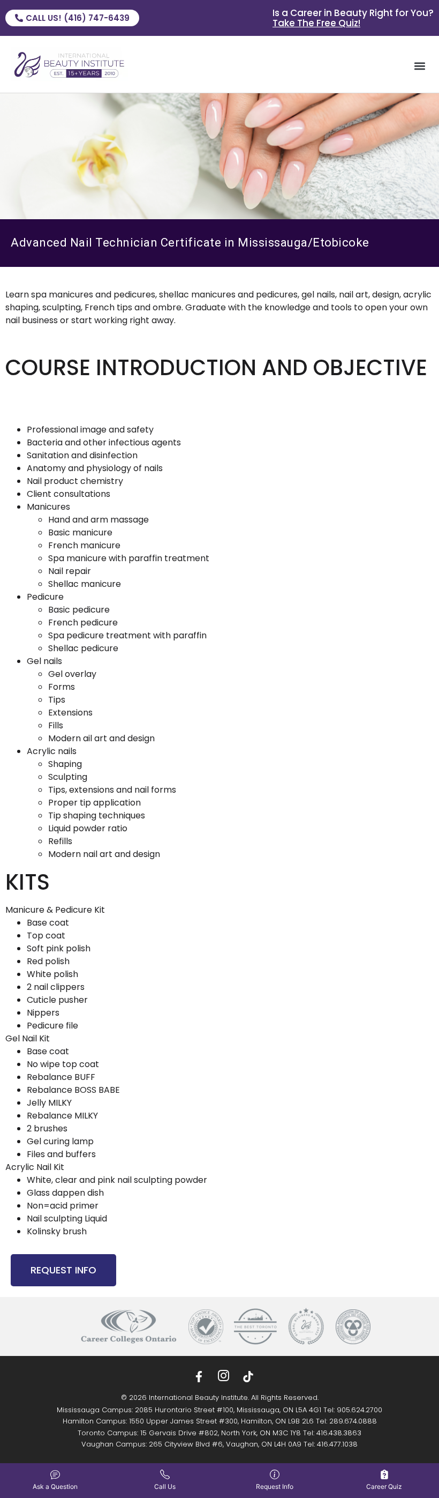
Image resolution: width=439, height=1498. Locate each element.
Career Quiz (384, 1486)
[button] (419, 65)
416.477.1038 (337, 1444)
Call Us (165, 1486)
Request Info (274, 1486)
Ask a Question (55, 1486)
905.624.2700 (359, 1410)
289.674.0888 (353, 1421)
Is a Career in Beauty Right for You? (353, 17)
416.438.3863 (338, 1433)
